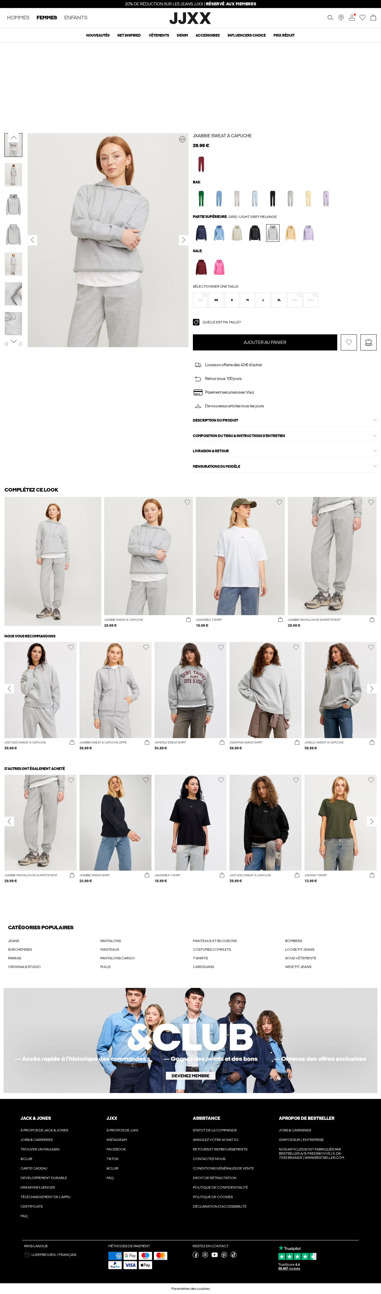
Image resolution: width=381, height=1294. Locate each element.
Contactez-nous (209, 1159)
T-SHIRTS (200, 958)
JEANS (13, 941)
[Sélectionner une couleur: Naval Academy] (201, 233)
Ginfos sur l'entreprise (301, 1140)
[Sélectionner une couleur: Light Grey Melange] (290, 198)
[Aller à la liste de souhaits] (363, 19)
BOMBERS (293, 941)
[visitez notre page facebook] (196, 1256)
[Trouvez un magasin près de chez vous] (341, 19)
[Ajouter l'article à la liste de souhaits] (349, 342)
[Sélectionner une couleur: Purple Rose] (326, 198)
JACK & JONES (36, 1118)
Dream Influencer (38, 1187)
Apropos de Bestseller (306, 1118)
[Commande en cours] (373, 18)
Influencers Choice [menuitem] (247, 35)
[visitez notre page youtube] (215, 1256)
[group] (40, 699)
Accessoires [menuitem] (208, 35)
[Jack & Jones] (190, 23)
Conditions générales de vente (223, 1168)
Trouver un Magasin (40, 1149)
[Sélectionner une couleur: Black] (272, 198)
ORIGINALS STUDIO (24, 967)
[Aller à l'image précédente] (13, 137)
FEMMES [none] (47, 18)
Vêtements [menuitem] (159, 35)
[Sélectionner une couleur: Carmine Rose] (219, 267)
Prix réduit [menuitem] (284, 35)
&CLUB (26, 1159)
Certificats (32, 1206)
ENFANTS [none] (76, 18)
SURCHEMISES (20, 949)
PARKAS (14, 958)
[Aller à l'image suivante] (13, 341)
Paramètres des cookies (190, 1289)
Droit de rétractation (214, 1178)
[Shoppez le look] (182, 139)
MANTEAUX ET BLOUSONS (215, 941)
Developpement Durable (44, 1178)
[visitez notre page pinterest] (224, 1256)
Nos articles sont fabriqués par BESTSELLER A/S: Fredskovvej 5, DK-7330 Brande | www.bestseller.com (311, 1153)
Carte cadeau (34, 1168)
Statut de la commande (215, 1130)
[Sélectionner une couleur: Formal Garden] (201, 198)
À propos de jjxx (122, 1130)
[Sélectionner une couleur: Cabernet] (201, 164)
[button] (200, 300)
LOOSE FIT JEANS (299, 949)
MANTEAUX (109, 949)
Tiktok (112, 1159)
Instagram (117, 1140)
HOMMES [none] (18, 18)
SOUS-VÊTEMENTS (300, 958)
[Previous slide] (9, 688)
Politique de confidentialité (220, 1187)
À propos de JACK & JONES (44, 1130)
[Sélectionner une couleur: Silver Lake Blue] (219, 198)
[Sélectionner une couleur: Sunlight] (308, 198)
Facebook (116, 1149)
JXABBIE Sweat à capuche (222, 135)
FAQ (24, 1216)
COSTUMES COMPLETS (212, 949)
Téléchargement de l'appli (46, 1197)
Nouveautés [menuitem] (98, 35)
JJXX (112, 1118)
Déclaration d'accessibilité (219, 1206)
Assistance (206, 1118)
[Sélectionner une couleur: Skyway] (255, 198)
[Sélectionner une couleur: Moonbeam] (237, 198)
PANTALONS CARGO (117, 958)
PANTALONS (110, 941)
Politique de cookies (213, 1197)
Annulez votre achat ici (215, 1140)
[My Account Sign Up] (190, 1040)
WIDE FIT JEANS (298, 967)
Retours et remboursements (220, 1149)
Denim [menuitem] (182, 35)
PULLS (105, 967)
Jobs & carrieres (37, 1140)
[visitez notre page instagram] (205, 1256)
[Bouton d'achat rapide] (188, 620)
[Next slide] (372, 688)
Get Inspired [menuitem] (129, 35)
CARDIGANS (203, 967)
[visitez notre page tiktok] (234, 1256)
